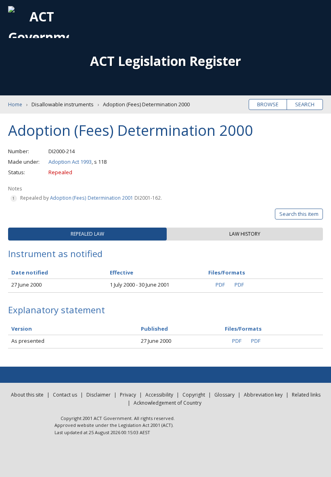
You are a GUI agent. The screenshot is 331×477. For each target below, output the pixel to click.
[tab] (87, 234)
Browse (268, 104)
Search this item (298, 213)
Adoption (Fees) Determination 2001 (91, 197)
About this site (27, 394)
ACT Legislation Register (165, 61)
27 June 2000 (26, 284)
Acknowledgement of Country (167, 402)
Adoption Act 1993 (70, 161)
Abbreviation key (263, 394)
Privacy (128, 394)
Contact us (65, 394)
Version (21, 328)
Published (154, 328)
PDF (220, 284)
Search (304, 104)
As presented (27, 340)
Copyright (193, 394)
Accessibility (159, 394)
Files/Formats (243, 328)
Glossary (224, 394)
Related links (306, 394)
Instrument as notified (55, 253)
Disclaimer (98, 394)
